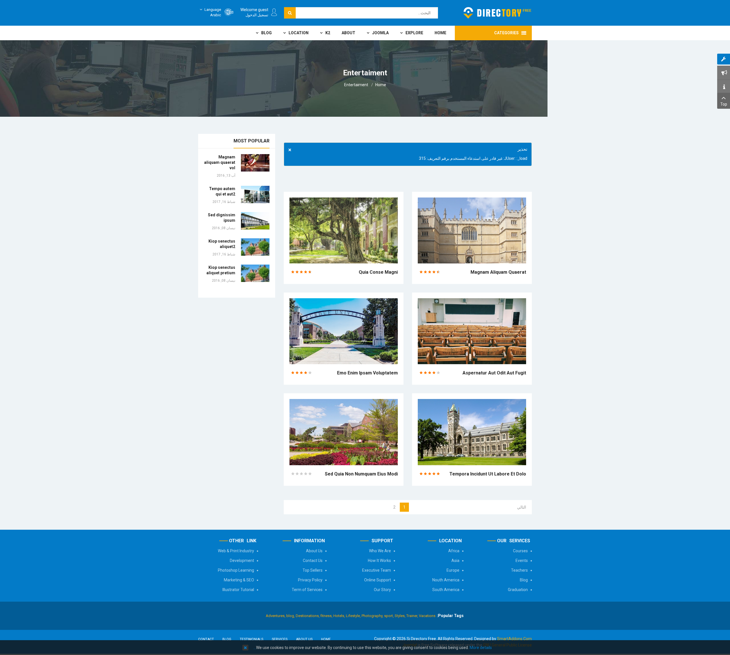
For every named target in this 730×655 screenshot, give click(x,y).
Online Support (377, 580)
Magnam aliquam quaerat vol (219, 162)
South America (445, 589)
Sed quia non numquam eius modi (361, 474)
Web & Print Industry (236, 551)
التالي (521, 507)
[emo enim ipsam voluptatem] (343, 330)
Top (723, 104)
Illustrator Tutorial (238, 589)
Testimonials (251, 639)
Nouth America (445, 580)
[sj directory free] (497, 13)
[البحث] (290, 13)
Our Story (382, 589)
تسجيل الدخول (257, 15)
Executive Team (376, 570)
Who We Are (380, 551)
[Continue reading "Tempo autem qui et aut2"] (255, 194)
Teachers (519, 570)
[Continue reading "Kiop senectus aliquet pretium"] (255, 273)
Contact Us (313, 560)
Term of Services (307, 589)
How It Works (379, 560)
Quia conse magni (378, 272)
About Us (314, 551)
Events (522, 560)
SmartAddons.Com (514, 638)
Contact (206, 639)
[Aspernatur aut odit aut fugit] (472, 330)
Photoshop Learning (236, 570)
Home (380, 84)
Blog (524, 580)
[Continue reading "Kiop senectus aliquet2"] (255, 247)
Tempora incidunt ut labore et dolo (487, 474)
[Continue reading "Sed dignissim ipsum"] (255, 220)
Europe (453, 570)
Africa (453, 551)
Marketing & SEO (239, 580)
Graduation (518, 589)
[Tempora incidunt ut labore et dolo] (472, 432)
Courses (520, 551)
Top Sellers (313, 570)
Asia (455, 560)
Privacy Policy (310, 580)
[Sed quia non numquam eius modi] (343, 432)
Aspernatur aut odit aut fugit (494, 373)
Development (242, 560)
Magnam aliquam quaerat (498, 272)
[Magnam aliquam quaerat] (472, 230)
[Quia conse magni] (343, 230)
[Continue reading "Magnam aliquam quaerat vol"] (255, 163)
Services (279, 639)
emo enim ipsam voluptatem (367, 373)
